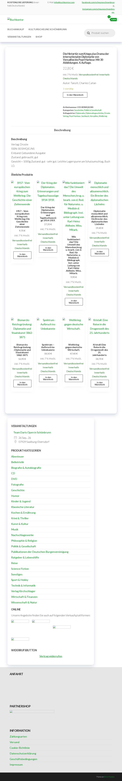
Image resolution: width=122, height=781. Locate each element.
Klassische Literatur (22, 507)
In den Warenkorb (75, 95)
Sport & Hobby (19, 579)
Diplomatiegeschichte (95, 113)
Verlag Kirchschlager (23, 591)
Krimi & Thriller (20, 518)
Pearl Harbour (75, 116)
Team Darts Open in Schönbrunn (32, 432)
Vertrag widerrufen (50, 656)
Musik (14, 529)
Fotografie (17, 484)
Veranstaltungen (19, 36)
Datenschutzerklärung (23, 753)
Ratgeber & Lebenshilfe (25, 557)
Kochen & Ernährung (23, 512)
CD (13, 473)
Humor (15, 495)
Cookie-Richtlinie (20, 747)
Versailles (94, 116)
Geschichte (78, 110)
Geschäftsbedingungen (23, 759)
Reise (14, 563)
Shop (39, 36)
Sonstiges (16, 574)
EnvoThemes (109, 777)
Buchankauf (15, 29)
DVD (14, 478)
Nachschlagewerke (22, 535)
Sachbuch (85, 116)
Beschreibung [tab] (62, 130)
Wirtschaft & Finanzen (24, 596)
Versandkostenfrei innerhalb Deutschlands (22, 244)
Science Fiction (20, 568)
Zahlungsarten (18, 736)
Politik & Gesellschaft (92, 110)
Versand (14, 742)
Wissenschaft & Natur (24, 602)
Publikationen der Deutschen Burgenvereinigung (39, 551)
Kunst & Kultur (19, 523)
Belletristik (17, 462)
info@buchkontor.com (64, 2)
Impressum (16, 764)
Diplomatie (80, 113)
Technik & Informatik (23, 585)
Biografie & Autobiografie (26, 467)
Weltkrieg (103, 116)
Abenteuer (17, 456)
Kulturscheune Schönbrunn (48, 29)
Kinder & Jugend (20, 501)
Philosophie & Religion (24, 540)
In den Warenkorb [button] (22, 255)
